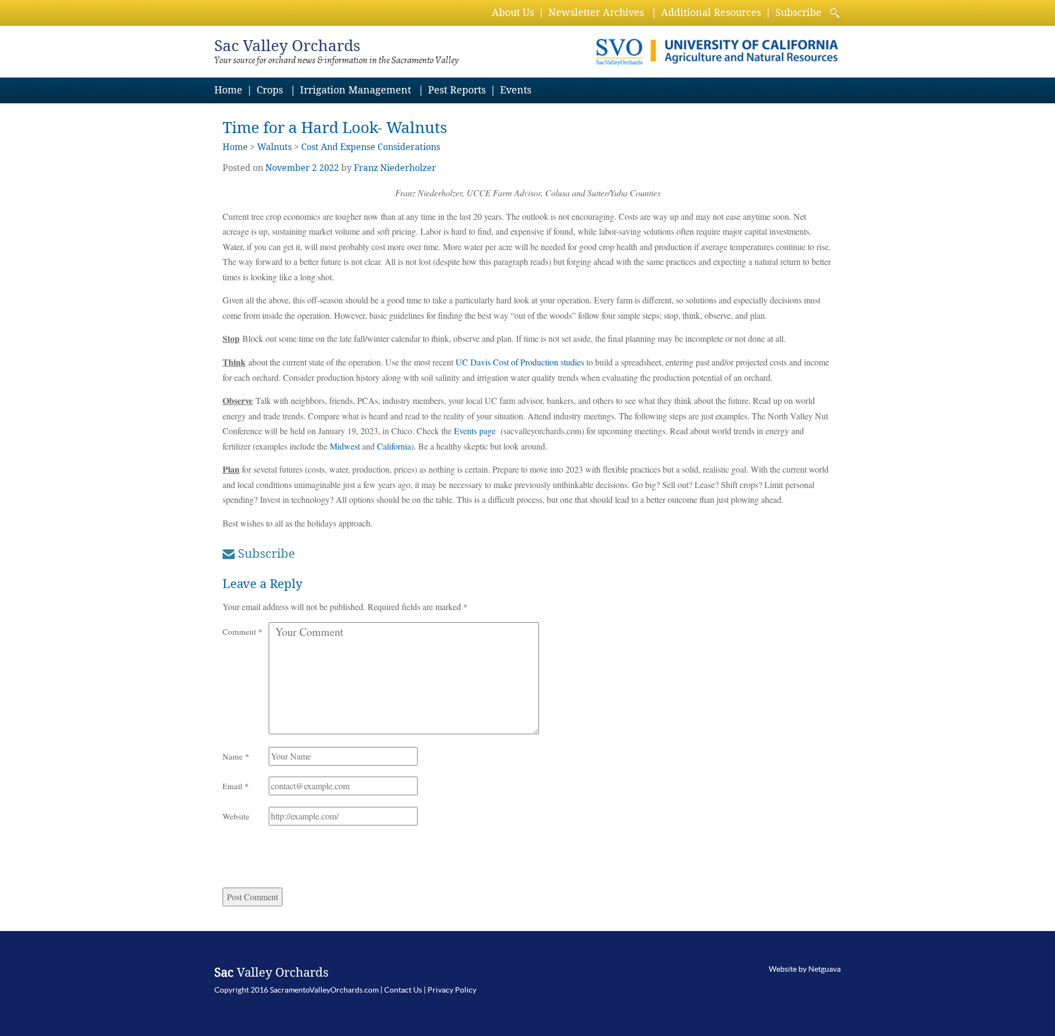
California (394, 446)
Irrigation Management (355, 90)
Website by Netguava (805, 969)
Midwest (345, 446)
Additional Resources (711, 12)
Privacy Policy (451, 989)
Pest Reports (457, 90)
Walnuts (274, 147)
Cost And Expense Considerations (370, 147)
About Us (513, 12)
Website (236, 816)
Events (515, 90)
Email (236, 785)
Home (228, 90)
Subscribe (798, 12)
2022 (329, 168)
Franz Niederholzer (395, 168)
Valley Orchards (287, 46)
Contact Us (403, 989)
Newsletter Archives (596, 12)
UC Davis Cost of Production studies (520, 362)
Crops (270, 90)
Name (236, 756)
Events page (475, 430)
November (287, 168)
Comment (243, 631)
